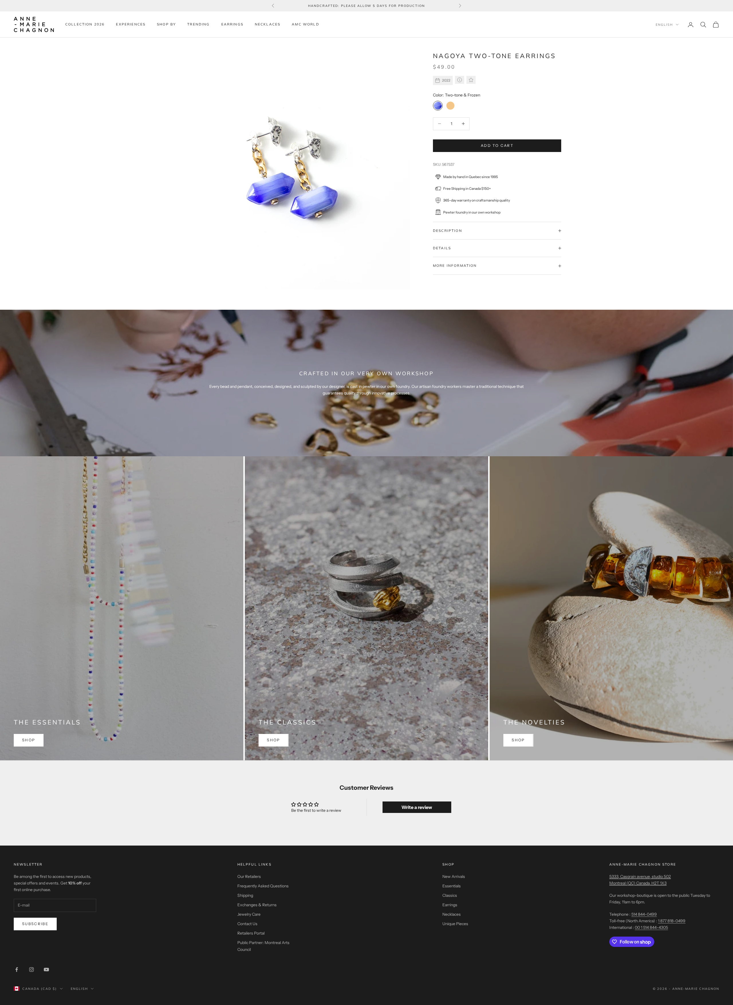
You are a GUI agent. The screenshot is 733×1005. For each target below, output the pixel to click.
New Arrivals (453, 876)
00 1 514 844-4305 (651, 927)
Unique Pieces (455, 923)
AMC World (305, 24)
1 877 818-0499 (671, 920)
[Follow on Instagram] (31, 969)
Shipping (245, 895)
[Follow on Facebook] (16, 969)
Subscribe (35, 923)
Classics (449, 895)
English (664, 25)
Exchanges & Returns (257, 904)
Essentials (451, 885)
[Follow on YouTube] (46, 969)
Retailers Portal (251, 933)
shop (28, 740)
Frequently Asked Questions (263, 885)
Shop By (166, 24)
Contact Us (247, 923)
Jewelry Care (249, 914)
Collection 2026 (85, 24)
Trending (198, 24)
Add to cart (497, 145)
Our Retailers (249, 876)
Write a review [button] (416, 807)
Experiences (130, 24)
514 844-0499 (644, 914)
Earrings (232, 24)
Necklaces (267, 24)
